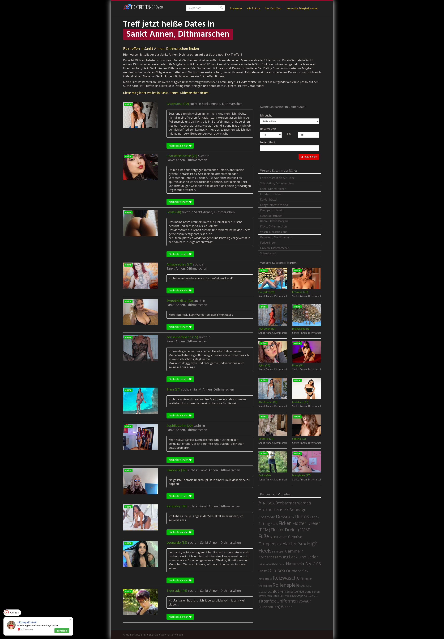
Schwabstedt (268, 253)
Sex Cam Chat (273, 8)
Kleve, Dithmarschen (273, 226)
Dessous (285, 516)
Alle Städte (253, 8)
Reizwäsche (286, 577)
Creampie (266, 516)
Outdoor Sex (297, 570)
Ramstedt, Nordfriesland (276, 237)
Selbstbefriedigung (299, 592)
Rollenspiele (286, 585)
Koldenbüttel (268, 199)
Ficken (285, 523)
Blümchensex (273, 509)
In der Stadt (267, 142)
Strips (299, 595)
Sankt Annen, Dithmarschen (222, 104)
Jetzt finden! (310, 156)
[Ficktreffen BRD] (143, 8)
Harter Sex (294, 543)
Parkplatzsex (265, 578)
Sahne (309, 586)
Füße (263, 536)
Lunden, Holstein (271, 194)
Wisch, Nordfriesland (273, 232)
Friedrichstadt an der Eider (277, 178)
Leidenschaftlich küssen (271, 564)
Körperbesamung (273, 557)
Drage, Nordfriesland (274, 205)
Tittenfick (267, 601)
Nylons (313, 563)
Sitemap (153, 634)
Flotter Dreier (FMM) (290, 530)
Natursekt (295, 563)
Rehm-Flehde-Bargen (274, 221)
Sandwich (262, 592)
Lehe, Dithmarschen (273, 189)
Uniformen (287, 601)
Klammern (294, 551)
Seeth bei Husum (271, 216)
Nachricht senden (179, 145)
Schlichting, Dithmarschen (277, 183)
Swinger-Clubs (310, 596)
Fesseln (274, 524)
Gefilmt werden (278, 537)
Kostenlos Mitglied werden (302, 8)
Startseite (236, 8)
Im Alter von (268, 129)
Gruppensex (270, 543)
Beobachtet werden (293, 503)
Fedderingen (268, 242)
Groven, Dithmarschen (274, 248)
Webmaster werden (172, 634)
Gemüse (295, 536)
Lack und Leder (303, 557)
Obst (262, 571)
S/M (303, 586)
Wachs (286, 606)
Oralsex (276, 570)
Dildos (301, 516)
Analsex (266, 502)
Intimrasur (278, 551)
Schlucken (277, 591)
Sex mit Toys (288, 596)
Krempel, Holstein (271, 210)
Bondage (297, 509)
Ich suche (266, 115)
